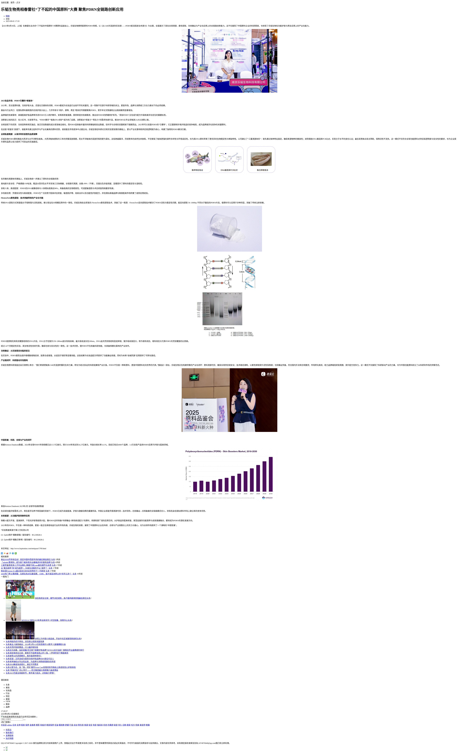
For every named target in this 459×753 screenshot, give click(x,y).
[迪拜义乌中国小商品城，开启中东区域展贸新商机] (20, 639)
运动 (75, 725)
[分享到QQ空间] (5, 553)
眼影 (38, 725)
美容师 (142, 725)
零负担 (81, 725)
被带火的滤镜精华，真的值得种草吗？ (26, 656)
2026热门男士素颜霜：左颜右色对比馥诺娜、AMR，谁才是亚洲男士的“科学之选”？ (36, 574)
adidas (9, 725)
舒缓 (67, 725)
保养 (27, 725)
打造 (71, 725)
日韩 (124, 725)
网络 (8, 16)
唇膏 (129, 725)
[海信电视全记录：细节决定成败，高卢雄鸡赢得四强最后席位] (20, 598)
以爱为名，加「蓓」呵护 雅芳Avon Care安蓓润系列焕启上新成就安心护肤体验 (43, 667)
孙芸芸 (4, 725)
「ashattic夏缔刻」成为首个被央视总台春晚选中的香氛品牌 (26, 562)
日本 (14, 725)
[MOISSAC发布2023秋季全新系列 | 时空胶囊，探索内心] (13, 620)
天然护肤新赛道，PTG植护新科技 (24, 647)
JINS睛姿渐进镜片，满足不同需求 (24, 664)
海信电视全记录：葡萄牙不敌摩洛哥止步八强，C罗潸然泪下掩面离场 (39, 653)
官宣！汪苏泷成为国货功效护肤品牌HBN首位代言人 (32, 659)
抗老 (105, 725)
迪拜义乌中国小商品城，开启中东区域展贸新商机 (56, 639)
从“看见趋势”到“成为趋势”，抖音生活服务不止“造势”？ (24, 568)
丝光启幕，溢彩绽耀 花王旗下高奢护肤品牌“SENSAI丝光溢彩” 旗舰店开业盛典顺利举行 (47, 650)
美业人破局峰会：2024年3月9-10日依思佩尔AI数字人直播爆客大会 (38, 644)
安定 (90, 725)
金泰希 (32, 725)
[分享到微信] (16, 553)
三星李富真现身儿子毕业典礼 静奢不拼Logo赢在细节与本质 (26, 565)
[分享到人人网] (13, 553)
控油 (56, 725)
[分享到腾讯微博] (10, 553)
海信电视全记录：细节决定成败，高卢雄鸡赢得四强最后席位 (61, 598)
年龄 (95, 725)
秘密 (116, 725)
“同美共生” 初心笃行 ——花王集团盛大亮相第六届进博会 (34, 670)
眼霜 (148, 725)
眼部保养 (50, 725)
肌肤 (23, 725)
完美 (137, 725)
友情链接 (9, 735)
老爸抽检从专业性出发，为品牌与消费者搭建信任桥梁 (32, 662)
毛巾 (133, 725)
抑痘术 (43, 725)
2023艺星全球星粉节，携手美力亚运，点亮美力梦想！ (32, 673)
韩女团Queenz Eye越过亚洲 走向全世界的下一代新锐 (23, 571)
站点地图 (9, 738)
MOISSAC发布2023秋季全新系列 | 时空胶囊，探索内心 (45, 620)
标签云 (8, 730)
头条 (53, 559)
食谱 (86, 725)
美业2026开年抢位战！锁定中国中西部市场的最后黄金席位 (26, 559)
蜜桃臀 (62, 725)
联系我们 (9, 733)
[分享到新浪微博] (7, 553)
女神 (19, 725)
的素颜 (110, 725)
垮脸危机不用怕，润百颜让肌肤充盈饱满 (27, 642)
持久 (120, 725)
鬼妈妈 (100, 725)
